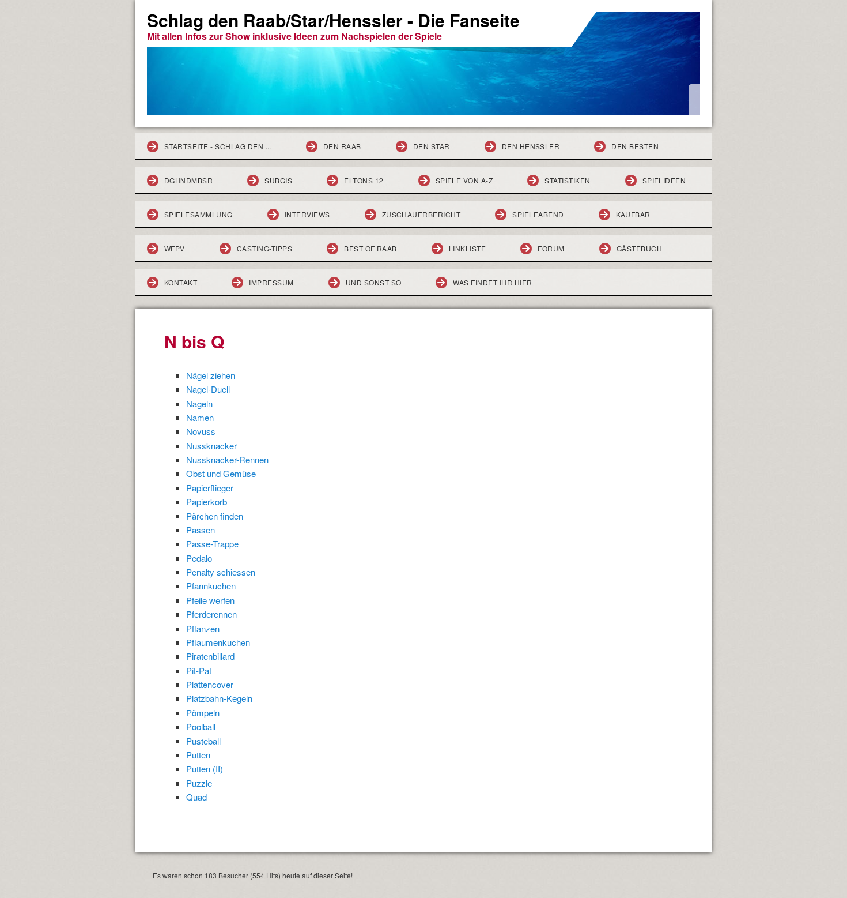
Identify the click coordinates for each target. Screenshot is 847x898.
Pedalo (199, 558)
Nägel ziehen (210, 375)
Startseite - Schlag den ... (217, 146)
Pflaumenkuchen (218, 642)
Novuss (200, 431)
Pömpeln (203, 713)
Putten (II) (204, 768)
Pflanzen (203, 628)
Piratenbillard (210, 656)
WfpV (174, 248)
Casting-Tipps (264, 248)
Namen (200, 417)
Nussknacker (211, 445)
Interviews (307, 214)
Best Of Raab (370, 248)
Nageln (199, 403)
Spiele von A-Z (464, 180)
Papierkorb (206, 501)
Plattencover (209, 684)
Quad (196, 797)
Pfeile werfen (210, 600)
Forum (551, 248)
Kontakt (180, 282)
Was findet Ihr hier (492, 282)
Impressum (271, 282)
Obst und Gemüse (221, 473)
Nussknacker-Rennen (227, 459)
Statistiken (567, 180)
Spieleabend (538, 214)
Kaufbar (633, 214)
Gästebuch (639, 248)
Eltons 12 (363, 180)
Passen (200, 530)
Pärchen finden (214, 516)
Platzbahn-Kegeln (219, 698)
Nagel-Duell (208, 389)
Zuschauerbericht (421, 214)
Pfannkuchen (211, 586)
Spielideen (664, 180)
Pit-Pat (198, 670)
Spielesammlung (198, 214)
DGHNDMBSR (188, 180)
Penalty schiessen (220, 572)
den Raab (342, 146)
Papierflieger (209, 488)
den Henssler (531, 146)
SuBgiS (278, 180)
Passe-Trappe (212, 544)
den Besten (635, 146)
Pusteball (203, 741)
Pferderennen (211, 614)
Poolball (200, 726)
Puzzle (199, 783)
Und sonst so (374, 282)
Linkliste (467, 248)
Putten (198, 755)
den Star (431, 146)
